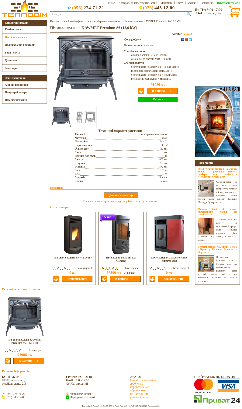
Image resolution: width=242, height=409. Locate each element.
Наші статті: (205, 163)
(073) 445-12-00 (15, 397)
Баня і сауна (12, 52)
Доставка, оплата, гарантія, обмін (138, 3)
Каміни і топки (14, 29)
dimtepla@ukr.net (80, 393)
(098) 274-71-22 (15, 393)
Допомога (166, 3)
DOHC (105, 406)
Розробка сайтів (154, 406)
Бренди (191, 3)
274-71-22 (88, 7)
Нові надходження (16, 100)
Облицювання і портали (20, 44)
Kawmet (148, 45)
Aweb (117, 406)
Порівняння (206, 3)
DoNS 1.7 (134, 406)
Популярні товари (16, 92)
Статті (179, 3)
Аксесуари (11, 68)
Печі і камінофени (16, 37)
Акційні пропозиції (16, 84)
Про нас (110, 3)
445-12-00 (159, 7)
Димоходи (11, 60)
